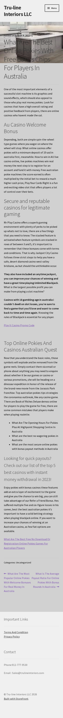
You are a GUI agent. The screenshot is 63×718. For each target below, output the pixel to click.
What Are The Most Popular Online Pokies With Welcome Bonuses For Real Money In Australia (17, 582)
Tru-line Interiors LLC (18, 10)
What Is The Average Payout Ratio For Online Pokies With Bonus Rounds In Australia (45, 580)
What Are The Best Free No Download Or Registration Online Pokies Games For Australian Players (27, 543)
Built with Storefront (16, 698)
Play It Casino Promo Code (19, 325)
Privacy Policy (12, 636)
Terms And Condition (16, 632)
